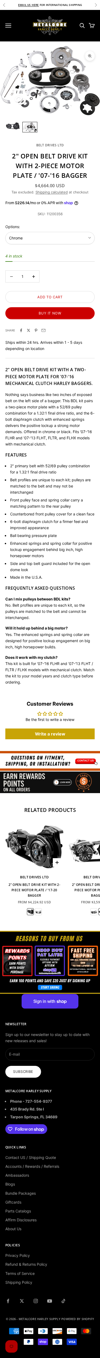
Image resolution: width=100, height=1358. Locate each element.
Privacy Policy (17, 1255)
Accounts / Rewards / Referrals (32, 1166)
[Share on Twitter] (28, 330)
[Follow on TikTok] (63, 1301)
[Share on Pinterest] (36, 330)
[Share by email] (43, 330)
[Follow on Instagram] (35, 1301)
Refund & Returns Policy (26, 1264)
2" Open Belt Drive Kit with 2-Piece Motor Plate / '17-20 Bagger (34, 890)
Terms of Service (20, 1273)
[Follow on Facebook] (8, 1301)
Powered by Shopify (77, 1319)
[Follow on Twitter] (22, 1301)
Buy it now (50, 313)
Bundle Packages (20, 1193)
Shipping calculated (51, 192)
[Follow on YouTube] (49, 1301)
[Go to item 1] (12, 126)
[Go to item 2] (29, 127)
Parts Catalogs (18, 1211)
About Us (13, 1228)
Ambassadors (17, 1175)
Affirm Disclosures (21, 1220)
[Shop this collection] (50, 761)
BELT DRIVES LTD (50, 145)
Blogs (10, 1184)
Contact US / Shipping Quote (30, 1157)
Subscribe (23, 1071)
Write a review (50, 734)
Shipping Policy (18, 1282)
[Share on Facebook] (21, 330)
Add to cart (49, 297)
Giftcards (13, 1202)
